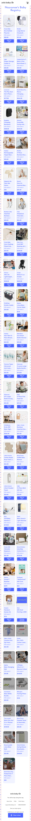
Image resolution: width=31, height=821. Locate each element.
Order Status (21, 801)
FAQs (15, 801)
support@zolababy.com (10, 804)
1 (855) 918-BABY (22, 804)
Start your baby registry (15, 808)
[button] (9, 22)
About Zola (9, 801)
